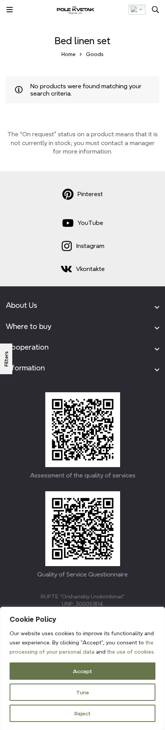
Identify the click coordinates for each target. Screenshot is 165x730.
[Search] (155, 9)
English (137, 10)
